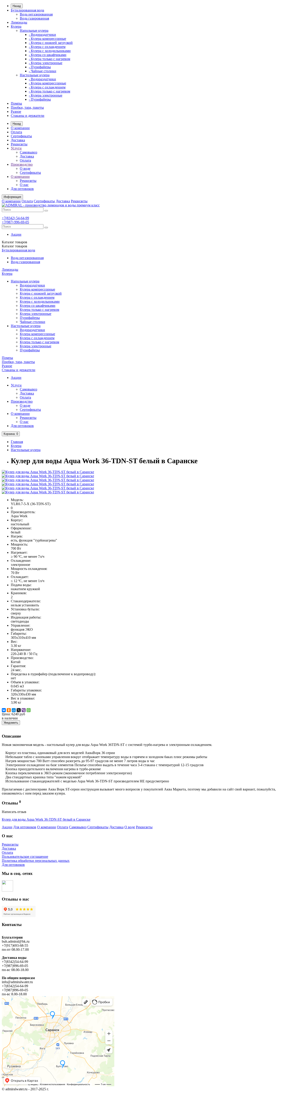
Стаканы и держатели (27, 115)
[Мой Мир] (14, 710)
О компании (20, 128)
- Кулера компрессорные (47, 39)
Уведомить (11, 722)
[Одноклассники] (9, 710)
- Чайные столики (42, 71)
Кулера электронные (35, 314)
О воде (25, 168)
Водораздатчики (32, 285)
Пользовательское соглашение (25, 856)
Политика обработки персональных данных (36, 861)
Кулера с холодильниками (40, 301)
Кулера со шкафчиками (37, 305)
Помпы (16, 103)
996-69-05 (15, 222)
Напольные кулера (34, 30)
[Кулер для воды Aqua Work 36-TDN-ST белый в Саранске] (48, 472)
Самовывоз (28, 152)
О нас (24, 185)
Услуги (16, 148)
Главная (17, 442)
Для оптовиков (22, 189)
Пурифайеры (30, 318)
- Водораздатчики (42, 34)
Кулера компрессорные (37, 289)
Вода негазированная (36, 14)
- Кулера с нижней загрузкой (51, 43)
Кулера (16, 26)
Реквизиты (19, 144)
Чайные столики (32, 322)
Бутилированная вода (27, 10)
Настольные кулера (35, 75)
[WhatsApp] (29, 710)
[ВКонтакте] (4, 710)
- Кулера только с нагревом (49, 59)
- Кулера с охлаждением (47, 47)
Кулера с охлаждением (37, 297)
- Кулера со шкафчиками (47, 55)
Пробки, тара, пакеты (27, 107)
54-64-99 (15, 218)
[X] (19, 710)
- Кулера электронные (45, 63)
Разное (16, 111)
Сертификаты (21, 136)
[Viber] (24, 710)
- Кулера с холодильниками (50, 51)
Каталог (14, 246)
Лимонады (19, 22)
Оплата (16, 132)
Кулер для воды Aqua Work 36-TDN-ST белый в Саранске (46, 819)
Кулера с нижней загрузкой (41, 293)
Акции (16, 234)
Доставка (18, 140)
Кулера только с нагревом (39, 310)
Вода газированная (34, 18)
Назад (17, 6)
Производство (22, 164)
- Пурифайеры (40, 67)
